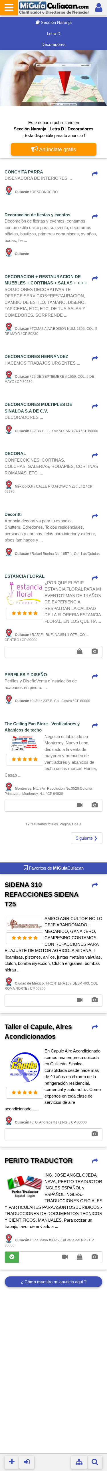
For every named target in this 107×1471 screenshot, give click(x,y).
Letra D (53, 33)
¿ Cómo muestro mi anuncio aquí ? (53, 1281)
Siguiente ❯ (87, 838)
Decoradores (53, 44)
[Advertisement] (53, 1377)
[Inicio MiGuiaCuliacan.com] (53, 7)
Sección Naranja (56, 22)
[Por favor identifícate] (98, 7)
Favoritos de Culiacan (56, 868)
